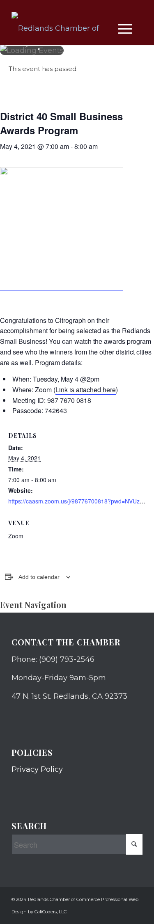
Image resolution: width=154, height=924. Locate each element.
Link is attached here (85, 389)
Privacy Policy (37, 769)
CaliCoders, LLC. (50, 912)
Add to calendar (39, 577)
